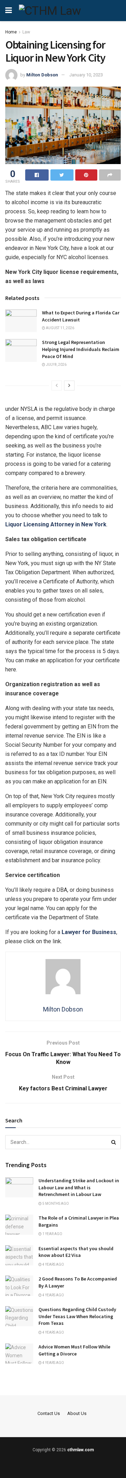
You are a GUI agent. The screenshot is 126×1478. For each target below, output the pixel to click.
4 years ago (53, 1264)
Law (26, 32)
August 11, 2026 (59, 328)
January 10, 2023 (86, 74)
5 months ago (55, 1203)
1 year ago (52, 1234)
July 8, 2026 (55, 365)
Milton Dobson (42, 74)
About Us (76, 1413)
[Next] (69, 385)
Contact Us (48, 1413)
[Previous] (56, 385)
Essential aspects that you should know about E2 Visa (75, 1252)
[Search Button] (114, 1142)
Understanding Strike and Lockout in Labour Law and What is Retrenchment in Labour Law (78, 1187)
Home (11, 32)
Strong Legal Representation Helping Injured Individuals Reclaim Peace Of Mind (80, 349)
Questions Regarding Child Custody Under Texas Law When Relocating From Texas (77, 1316)
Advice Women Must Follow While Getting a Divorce (74, 1350)
